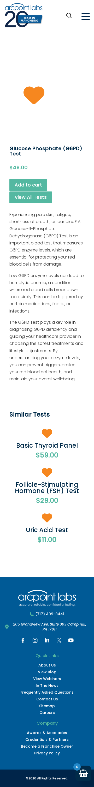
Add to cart (28, 185)
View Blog (47, 672)
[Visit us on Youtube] (71, 641)
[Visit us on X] (59, 641)
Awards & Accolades (47, 732)
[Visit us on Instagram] (35, 641)
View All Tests (31, 197)
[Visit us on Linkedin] (47, 641)
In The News (47, 685)
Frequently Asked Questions (47, 692)
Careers (47, 712)
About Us (47, 665)
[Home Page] (23, 16)
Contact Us (47, 699)
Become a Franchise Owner (47, 746)
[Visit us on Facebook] (23, 641)
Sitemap (47, 705)
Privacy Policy (47, 753)
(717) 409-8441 (49, 614)
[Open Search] (69, 15)
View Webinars (47, 678)
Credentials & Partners (47, 739)
